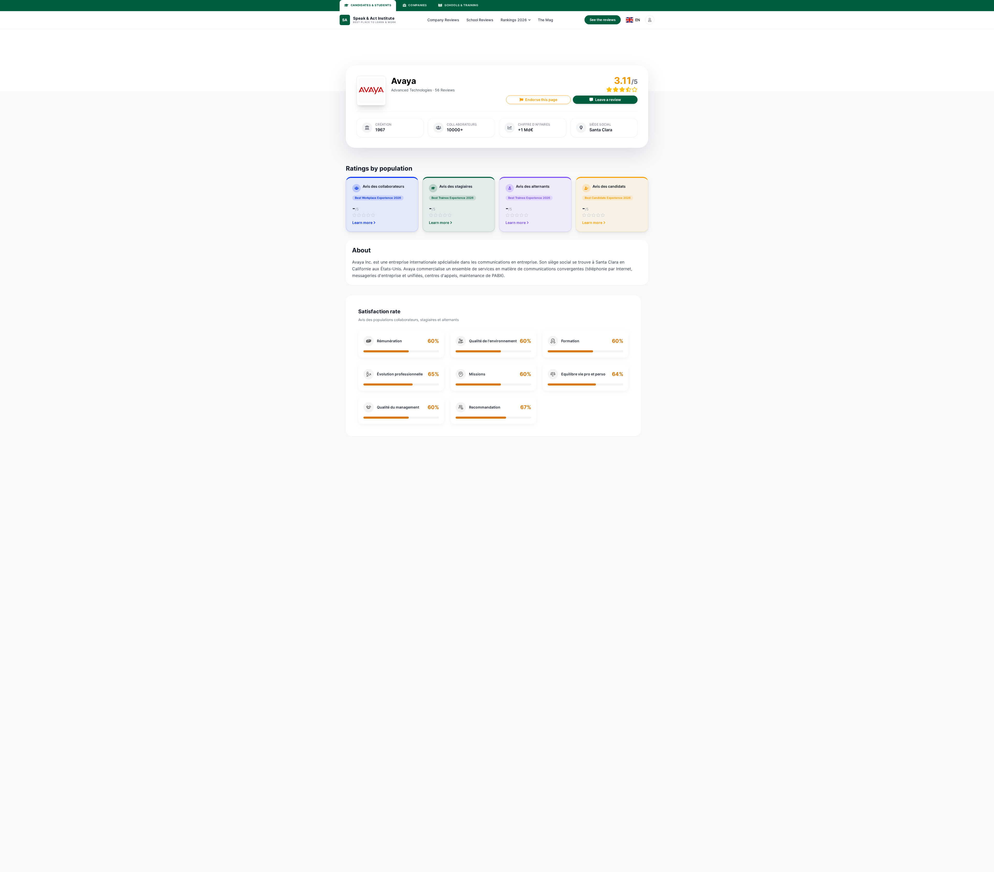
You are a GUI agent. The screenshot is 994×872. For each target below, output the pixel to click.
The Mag (545, 20)
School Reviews (479, 20)
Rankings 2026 (514, 20)
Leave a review (608, 99)
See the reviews (603, 20)
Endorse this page (541, 99)
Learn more (362, 222)
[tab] (368, 5)
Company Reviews (443, 20)
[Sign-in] (649, 20)
